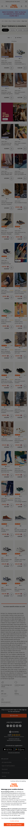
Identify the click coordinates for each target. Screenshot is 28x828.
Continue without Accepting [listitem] (18, 781)
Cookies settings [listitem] (14, 821)
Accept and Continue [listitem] (14, 825)
